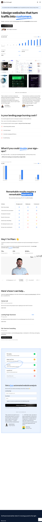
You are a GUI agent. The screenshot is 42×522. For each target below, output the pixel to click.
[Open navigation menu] (40, 2)
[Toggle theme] (37, 2)
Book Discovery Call (7, 25)
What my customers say (21, 92)
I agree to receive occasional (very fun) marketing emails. (18, 401)
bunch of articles (9, 294)
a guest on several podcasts (30, 294)
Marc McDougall (7, 2)
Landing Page (8, 391)
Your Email (7, 396)
